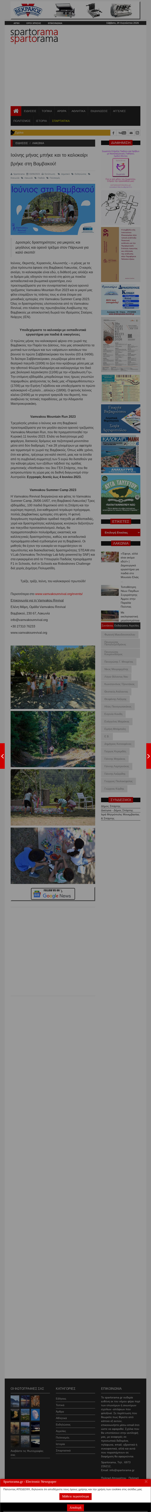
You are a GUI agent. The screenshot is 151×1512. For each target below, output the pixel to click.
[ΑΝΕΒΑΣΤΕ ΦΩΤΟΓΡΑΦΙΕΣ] (2, 756)
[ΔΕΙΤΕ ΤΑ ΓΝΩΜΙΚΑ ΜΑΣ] (148, 756)
